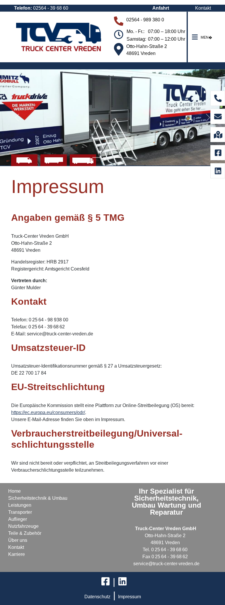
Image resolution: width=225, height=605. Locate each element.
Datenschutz (97, 596)
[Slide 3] (117, 157)
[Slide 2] (107, 157)
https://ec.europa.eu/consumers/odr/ (48, 412)
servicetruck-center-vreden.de (166, 563)
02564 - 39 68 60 (50, 8)
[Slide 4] (128, 157)
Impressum (129, 596)
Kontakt (203, 8)
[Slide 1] (96, 157)
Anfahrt (160, 8)
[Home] (58, 37)
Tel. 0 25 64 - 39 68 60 (165, 549)
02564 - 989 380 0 (145, 19)
